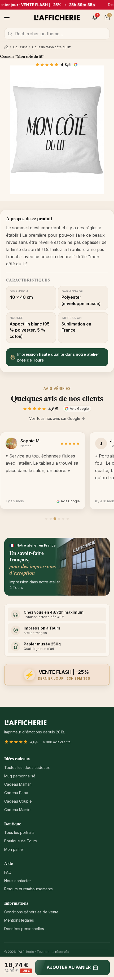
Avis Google (76, 65)
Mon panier (14, 849)
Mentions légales (19, 920)
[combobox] (57, 33)
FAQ (7, 872)
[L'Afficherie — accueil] (57, 17)
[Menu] (7, 17)
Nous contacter (17, 880)
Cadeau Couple (18, 801)
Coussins (20, 47)
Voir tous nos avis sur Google (54, 418)
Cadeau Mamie (17, 809)
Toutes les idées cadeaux (27, 767)
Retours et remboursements (28, 889)
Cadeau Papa (16, 792)
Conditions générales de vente (31, 912)
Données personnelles (24, 928)
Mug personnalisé (20, 776)
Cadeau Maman (18, 784)
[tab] (46, 519)
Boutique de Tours (20, 841)
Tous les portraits (19, 832)
